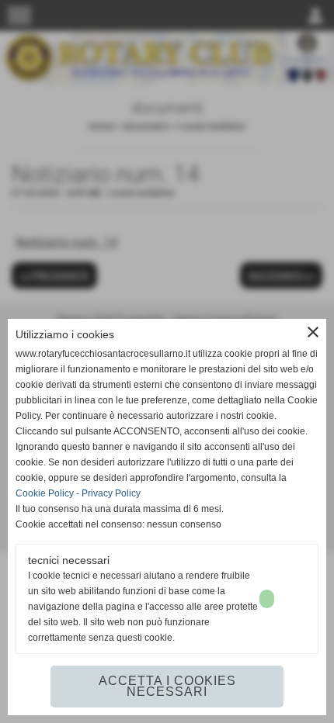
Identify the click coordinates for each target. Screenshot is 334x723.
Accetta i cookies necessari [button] (167, 686)
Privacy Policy (111, 493)
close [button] (313, 332)
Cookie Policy (45, 493)
